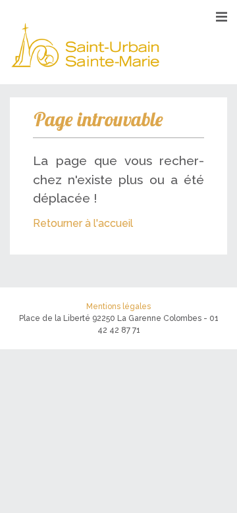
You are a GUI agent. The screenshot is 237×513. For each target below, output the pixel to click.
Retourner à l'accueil (83, 223)
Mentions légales (118, 306)
